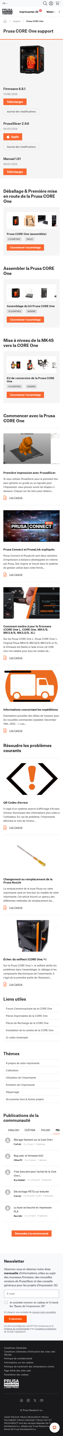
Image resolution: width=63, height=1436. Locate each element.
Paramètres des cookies (16, 1374)
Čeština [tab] (30, 1130)
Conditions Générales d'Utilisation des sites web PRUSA (29, 1353)
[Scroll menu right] (59, 12)
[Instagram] (28, 1400)
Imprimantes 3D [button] (30, 11)
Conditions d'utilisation (45, 1328)
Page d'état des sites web (17, 1370)
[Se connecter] (51, 3)
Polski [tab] (45, 1130)
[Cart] (57, 3)
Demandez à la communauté (31, 1233)
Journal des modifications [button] (21, 111)
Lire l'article (16, 497)
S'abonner (15, 1319)
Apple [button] (15, 136)
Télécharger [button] (15, 101)
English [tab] (13, 1130)
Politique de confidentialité (16, 1328)
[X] (35, 1400)
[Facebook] (21, 1400)
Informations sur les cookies (18, 1362)
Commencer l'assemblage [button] (25, 247)
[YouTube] (41, 1400)
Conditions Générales (15, 1347)
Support (16, 21)
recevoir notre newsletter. (44, 1312)
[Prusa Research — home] (7, 12)
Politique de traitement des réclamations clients (29, 1366)
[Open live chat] (55, 1428)
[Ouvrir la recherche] (45, 3)
